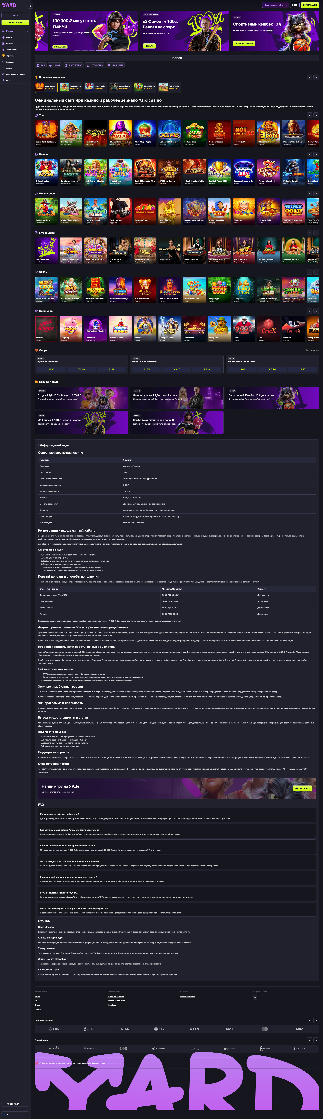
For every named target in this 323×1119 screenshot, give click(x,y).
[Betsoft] (124, 1048)
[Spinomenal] (229, 1048)
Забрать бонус (302, 788)
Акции (37, 996)
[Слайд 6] (119, 50)
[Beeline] (159, 1029)
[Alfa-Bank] (89, 1029)
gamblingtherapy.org (114, 1063)
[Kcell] (229, 1029)
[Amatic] (194, 1048)
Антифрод (112, 1005)
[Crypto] (194, 1029)
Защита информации (116, 1001)
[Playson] (300, 1048)
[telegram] (255, 997)
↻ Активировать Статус (275, 5)
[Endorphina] (265, 1048)
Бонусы (38, 1009)
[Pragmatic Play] (54, 1048)
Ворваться (60, 47)
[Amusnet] (159, 1048)
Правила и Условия (116, 996)
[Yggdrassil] (89, 1048)
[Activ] (54, 1029)
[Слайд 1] (77, 50)
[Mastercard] (265, 1029)
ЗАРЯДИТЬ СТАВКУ (244, 43)
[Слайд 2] (85, 50)
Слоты (37, 1005)
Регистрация (15, 22)
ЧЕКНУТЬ (149, 46)
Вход (15, 15)
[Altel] (124, 1029)
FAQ (36, 1001)
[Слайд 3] (92, 50)
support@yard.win (187, 996)
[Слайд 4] (99, 50)
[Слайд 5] (109, 50)
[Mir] (300, 1029)
